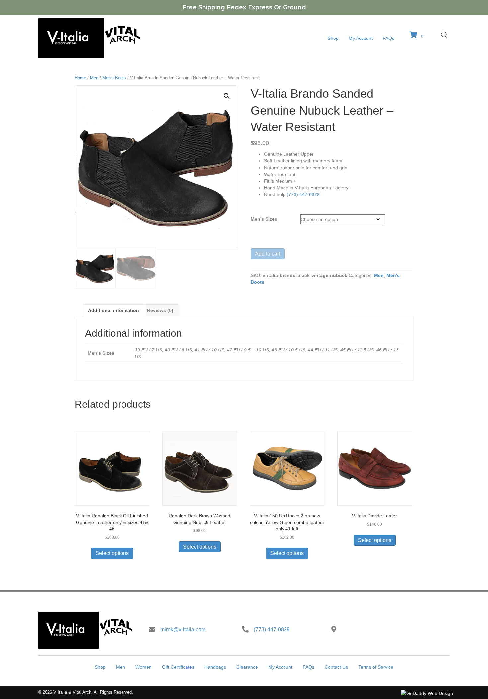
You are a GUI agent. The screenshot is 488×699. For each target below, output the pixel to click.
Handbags (215, 667)
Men (94, 77)
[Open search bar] (444, 35)
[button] (227, 96)
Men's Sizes (264, 219)
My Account (280, 667)
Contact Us (336, 667)
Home (80, 77)
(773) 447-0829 (303, 194)
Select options (112, 553)
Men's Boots (114, 77)
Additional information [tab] (113, 310)
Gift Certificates (178, 667)
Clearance (247, 667)
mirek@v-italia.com (182, 629)
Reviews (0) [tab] (160, 310)
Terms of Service (375, 667)
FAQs (308, 667)
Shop (100, 667)
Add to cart (267, 254)
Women (143, 667)
